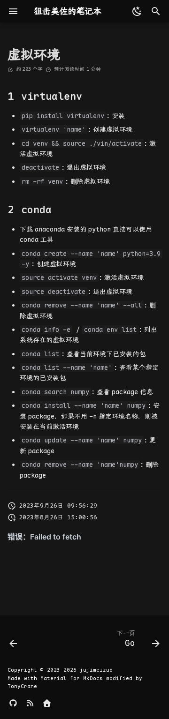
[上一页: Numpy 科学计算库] (13, 641)
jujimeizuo (96, 670)
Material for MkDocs (73, 678)
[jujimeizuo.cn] (46, 704)
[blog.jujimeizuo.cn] (30, 704)
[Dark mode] (135, 11)
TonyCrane (22, 686)
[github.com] (13, 704)
